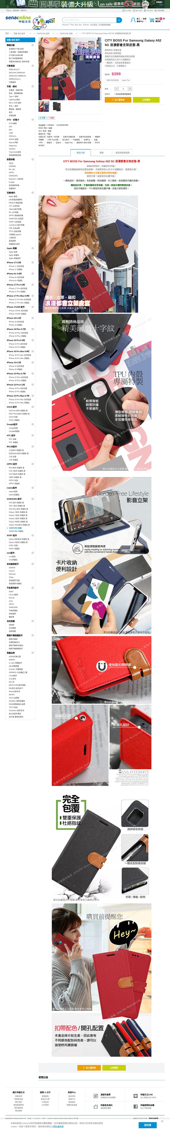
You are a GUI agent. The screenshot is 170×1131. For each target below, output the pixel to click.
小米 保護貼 (13, 460)
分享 (43, 118)
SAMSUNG (13, 176)
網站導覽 (18, 1111)
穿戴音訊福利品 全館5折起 (19, 62)
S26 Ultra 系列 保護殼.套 (18, 509)
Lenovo (11, 571)
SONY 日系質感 (15, 222)
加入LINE (138, 11)
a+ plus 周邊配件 (15, 663)
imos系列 (12, 679)
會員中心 (140, 21)
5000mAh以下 (14, 69)
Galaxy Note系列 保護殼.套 (19, 525)
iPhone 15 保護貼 (15, 369)
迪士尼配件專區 (15, 714)
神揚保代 (23, 11)
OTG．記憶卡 (13, 120)
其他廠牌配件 (13, 564)
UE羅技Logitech (15, 234)
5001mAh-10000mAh (17, 73)
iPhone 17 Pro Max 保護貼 (19, 303)
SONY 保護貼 (14, 549)
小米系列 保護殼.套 (16, 450)
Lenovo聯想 (13, 595)
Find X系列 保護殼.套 (17, 471)
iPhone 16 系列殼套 (16, 322)
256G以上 (12, 136)
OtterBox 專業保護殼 (17, 701)
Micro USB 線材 (15, 103)
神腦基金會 (18, 1099)
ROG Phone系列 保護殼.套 (19, 414)
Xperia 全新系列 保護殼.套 (19, 539)
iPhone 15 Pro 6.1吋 (16, 385)
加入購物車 (120, 100)
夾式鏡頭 (12, 628)
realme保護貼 (14, 495)
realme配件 (12, 488)
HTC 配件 (11, 435)
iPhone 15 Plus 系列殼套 (18, 377)
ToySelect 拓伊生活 (16, 710)
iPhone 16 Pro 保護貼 (17, 347)
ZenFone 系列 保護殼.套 (18, 411)
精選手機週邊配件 (15, 635)
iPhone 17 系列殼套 (16, 266)
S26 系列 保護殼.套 (16, 503)
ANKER (12, 660)
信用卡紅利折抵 (113, 80)
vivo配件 (11, 553)
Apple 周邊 (12, 248)
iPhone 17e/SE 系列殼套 (18, 311)
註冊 (144, 19)
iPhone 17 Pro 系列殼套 (18, 288)
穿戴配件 (12, 188)
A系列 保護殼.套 (15, 477)
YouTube (149, 11)
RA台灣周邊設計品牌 (17, 704)
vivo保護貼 (13, 560)
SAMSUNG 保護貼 (16, 531)
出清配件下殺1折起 (16, 49)
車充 (10, 112)
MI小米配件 (12, 446)
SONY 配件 (12, 535)
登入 (138, 19)
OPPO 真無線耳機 (16, 215)
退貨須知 (71, 1096)
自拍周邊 (11, 621)
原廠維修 (71, 1102)
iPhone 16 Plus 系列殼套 (18, 333)
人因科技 (12, 238)
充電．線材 (12, 86)
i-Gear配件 (13, 676)
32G (10, 127)
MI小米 (11, 598)
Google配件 (12, 424)
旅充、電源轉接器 (16, 93)
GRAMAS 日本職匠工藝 (18, 672)
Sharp (11, 577)
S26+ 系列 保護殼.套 (17, 506)
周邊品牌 (11, 653)
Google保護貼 (14, 431)
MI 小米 (12, 169)
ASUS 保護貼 (14, 420)
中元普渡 (93, 25)
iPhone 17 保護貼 (15, 269)
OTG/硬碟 (13, 123)
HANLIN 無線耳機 (16, 203)
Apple (11, 163)
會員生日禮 (45, 1099)
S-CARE (128, 11)
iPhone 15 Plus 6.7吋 (16, 373)
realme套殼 (13, 492)
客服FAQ (71, 1099)
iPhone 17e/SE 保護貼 (17, 314)
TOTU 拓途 (13, 707)
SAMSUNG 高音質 (16, 219)
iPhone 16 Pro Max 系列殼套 (20, 355)
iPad (72, 25)
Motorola (12, 574)
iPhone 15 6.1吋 (14, 362)
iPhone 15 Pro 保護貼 (17, 392)
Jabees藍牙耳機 (15, 209)
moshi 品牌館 (14, 698)
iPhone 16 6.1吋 (14, 318)
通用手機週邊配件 (16, 649)
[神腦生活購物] (30, 21)
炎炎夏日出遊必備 (16, 55)
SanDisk (12, 149)
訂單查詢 (45, 1102)
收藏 (52, 118)
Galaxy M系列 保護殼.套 (18, 522)
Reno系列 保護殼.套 (16, 468)
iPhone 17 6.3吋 (14, 262)
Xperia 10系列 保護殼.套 (18, 542)
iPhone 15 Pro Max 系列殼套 (20, 399)
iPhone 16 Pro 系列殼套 (18, 344)
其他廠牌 (12, 241)
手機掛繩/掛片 (14, 642)
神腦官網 (18, 1096)
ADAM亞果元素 (15, 657)
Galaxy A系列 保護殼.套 (18, 518)
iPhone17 (65, 25)
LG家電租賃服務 (104, 25)
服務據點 (16, 11)
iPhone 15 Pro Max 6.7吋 (18, 396)
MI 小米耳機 (13, 212)
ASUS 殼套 (13, 417)
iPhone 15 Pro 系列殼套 (18, 388)
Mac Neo (78, 25)
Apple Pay (126, 80)
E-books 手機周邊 (16, 669)
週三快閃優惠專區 (16, 58)
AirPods (86, 25)
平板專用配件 (13, 588)
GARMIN (12, 166)
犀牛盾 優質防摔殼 (16, 717)
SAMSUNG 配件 (43, 34)
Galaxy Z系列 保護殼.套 (18, 512)
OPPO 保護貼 (14, 484)
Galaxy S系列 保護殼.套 (18, 515)
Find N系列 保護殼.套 (17, 474)
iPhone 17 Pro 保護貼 (17, 292)
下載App (9, 11)
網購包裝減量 (72, 1105)
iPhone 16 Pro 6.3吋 (16, 340)
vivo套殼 (12, 557)
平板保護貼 (13, 611)
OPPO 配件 (12, 464)
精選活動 (11, 45)
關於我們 (18, 1102)
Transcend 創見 (15, 152)
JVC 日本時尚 (14, 206)
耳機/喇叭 (11, 193)
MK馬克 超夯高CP (16, 688)
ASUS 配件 (12, 407)
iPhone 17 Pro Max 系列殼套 (20, 300)
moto (11, 601)
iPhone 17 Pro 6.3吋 (16, 285)
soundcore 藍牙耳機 (16, 225)
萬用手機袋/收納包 (16, 645)
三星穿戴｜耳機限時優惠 (18, 52)
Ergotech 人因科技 (16, 179)
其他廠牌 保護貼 (15, 584)
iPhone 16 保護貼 (15, 325)
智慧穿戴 (11, 159)
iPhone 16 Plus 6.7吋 (16, 329)
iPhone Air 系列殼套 (16, 277)
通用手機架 (13, 639)
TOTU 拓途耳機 (15, 231)
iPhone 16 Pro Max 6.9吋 (18, 351)
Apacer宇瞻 (13, 142)
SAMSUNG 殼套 (66, 34)
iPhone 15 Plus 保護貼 (17, 380)
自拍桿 (11, 625)
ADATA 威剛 (13, 139)
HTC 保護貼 (13, 442)
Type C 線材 (13, 96)
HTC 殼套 (12, 439)
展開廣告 (159, 2)
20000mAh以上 (15, 79)
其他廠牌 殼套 (14, 580)
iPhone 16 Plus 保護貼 (17, 336)
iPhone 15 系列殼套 (16, 366)
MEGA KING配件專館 (17, 685)
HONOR (12, 568)
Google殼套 (13, 428)
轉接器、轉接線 (15, 109)
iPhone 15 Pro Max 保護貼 (19, 403)
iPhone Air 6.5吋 (14, 274)
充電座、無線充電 (16, 90)
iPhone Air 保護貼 (15, 280)
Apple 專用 (13, 196)
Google (11, 182)
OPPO (11, 173)
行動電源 (11, 66)
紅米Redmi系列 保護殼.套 (19, 453)
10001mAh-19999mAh (17, 76)
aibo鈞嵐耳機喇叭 (15, 200)
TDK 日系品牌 (14, 228)
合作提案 (45, 1105)
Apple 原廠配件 (15, 258)
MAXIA (11, 695)
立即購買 (146, 100)
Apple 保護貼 (14, 255)
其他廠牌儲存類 (15, 155)
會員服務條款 (18, 1105)
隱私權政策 (18, 1108)
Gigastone (13, 146)
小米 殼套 (12, 457)
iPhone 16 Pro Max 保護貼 (19, 358)
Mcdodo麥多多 (14, 691)
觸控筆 (11, 617)
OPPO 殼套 (13, 480)
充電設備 (12, 115)
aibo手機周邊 (14, 666)
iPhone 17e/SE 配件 (16, 307)
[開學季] (85, 4)
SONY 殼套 (13, 545)
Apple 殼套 (13, 252)
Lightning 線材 (14, 100)
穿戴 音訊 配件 (19, 34)
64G (10, 130)
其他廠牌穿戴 (14, 185)
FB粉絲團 (160, 11)
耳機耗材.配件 (14, 244)
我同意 (147, 1125)
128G (11, 133)
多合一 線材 (13, 106)
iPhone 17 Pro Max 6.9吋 (18, 296)
